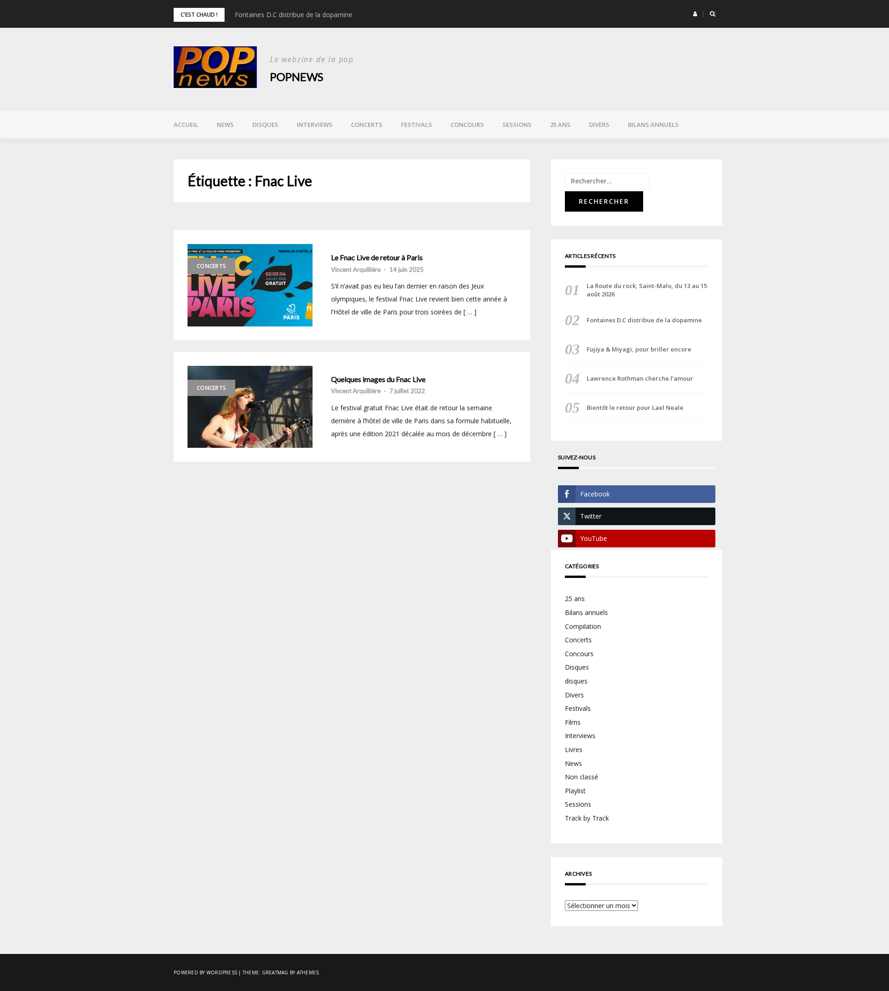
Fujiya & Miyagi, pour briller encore (639, 349)
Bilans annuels (653, 124)
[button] (695, 14)
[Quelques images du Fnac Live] (250, 407)
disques (576, 681)
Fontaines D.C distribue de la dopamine (293, 14)
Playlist (575, 790)
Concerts (366, 124)
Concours (467, 124)
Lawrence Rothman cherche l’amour (640, 378)
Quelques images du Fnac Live (378, 379)
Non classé (581, 776)
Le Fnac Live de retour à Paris (377, 257)
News (225, 124)
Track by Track (587, 818)
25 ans (560, 124)
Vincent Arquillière (356, 269)
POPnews (296, 76)
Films (573, 722)
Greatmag (275, 972)
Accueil (186, 124)
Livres (573, 749)
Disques (265, 124)
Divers (599, 124)
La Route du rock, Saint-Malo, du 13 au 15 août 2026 (647, 290)
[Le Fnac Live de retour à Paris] (250, 285)
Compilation (583, 626)
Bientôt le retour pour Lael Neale (635, 407)
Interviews (314, 124)
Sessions (517, 124)
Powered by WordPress (205, 972)
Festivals (416, 124)
